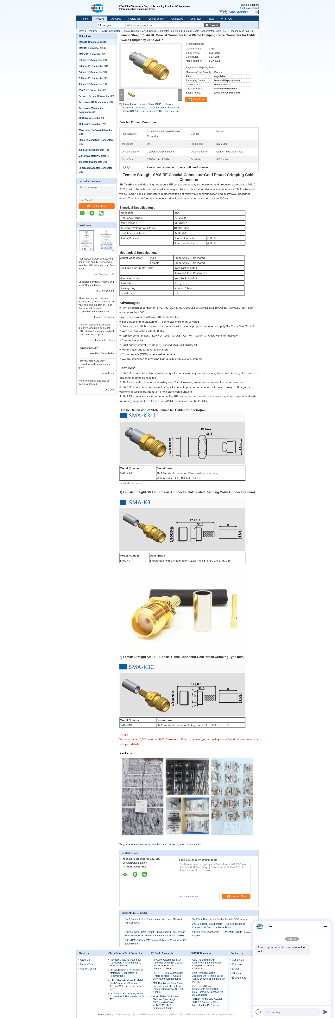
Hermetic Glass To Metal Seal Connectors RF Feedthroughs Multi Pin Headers (125, 962)
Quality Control (156, 18)
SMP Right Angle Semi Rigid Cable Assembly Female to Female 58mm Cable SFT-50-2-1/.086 (168, 987)
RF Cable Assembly (89, 118)
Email (255, 8)
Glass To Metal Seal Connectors (96, 140)
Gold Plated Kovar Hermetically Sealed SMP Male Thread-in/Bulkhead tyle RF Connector (207, 990)
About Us (116, 18)
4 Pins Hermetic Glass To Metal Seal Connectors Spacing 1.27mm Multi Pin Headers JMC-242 (127, 984)
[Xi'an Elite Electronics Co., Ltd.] (97, 8)
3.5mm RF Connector (90, 84)
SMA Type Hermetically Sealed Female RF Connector (220, 919)
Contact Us (177, 18)
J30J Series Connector (91, 150)
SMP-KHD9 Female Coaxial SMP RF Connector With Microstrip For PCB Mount (207, 1002)
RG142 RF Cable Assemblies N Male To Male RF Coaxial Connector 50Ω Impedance (168, 976)
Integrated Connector (90, 162)
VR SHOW (226, 18)
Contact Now (99, 206)
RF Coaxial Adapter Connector (95, 168)
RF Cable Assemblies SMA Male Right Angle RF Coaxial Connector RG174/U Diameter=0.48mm (168, 964)
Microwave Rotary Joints (92, 156)
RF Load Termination (90, 124)
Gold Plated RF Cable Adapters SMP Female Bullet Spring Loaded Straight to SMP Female (208, 977)
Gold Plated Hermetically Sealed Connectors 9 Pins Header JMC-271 (127, 996)
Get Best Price (172, 111)
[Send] (325, 1012)
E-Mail (235, 968)
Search (214, 25)
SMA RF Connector (110, 31)
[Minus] (325, 926)
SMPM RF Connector (90, 54)
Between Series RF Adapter (94, 96)
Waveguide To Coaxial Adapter (95, 130)
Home (84, 18)
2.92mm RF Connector (91, 78)
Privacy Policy (105, 1014)
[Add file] (258, 1012)
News (211, 18)
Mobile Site (240, 977)
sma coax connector (190, 844)
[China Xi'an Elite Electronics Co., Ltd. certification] (87, 250)
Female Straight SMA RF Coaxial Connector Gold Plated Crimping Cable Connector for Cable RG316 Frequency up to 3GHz (151, 108)
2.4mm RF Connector (90, 72)
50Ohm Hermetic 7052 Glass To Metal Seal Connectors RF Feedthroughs (126, 973)
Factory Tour (134, 18)
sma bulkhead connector (165, 844)
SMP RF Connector (89, 48)
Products (99, 18)
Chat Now (245, 8)
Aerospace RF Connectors (93, 102)
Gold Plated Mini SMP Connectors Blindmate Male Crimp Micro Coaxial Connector (207, 964)
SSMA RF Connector (90, 90)
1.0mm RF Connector (90, 60)
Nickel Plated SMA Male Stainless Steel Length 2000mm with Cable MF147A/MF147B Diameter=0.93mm (165, 1002)
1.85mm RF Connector (91, 66)
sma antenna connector (138, 844)
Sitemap (236, 973)
